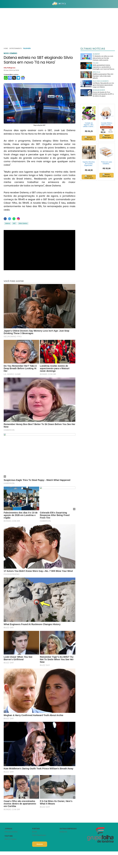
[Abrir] (1, 4)
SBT (14, 223)
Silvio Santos (23, 223)
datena (7, 223)
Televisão (27, 48)
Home (6, 48)
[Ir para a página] (59, 4)
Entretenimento (15, 48)
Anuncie (40, 844)
